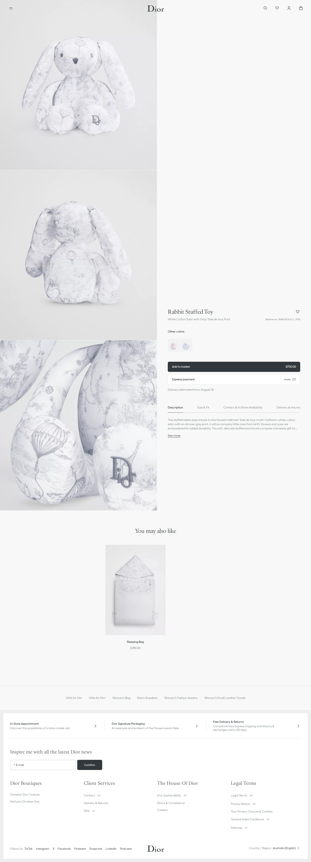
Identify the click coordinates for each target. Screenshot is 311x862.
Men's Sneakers (147, 698)
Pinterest (80, 848)
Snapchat (95, 848)
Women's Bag (121, 698)
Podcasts (126, 848)
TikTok (28, 848)
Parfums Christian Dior (25, 801)
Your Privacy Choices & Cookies (251, 811)
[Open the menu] (11, 8)
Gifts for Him (97, 698)
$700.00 (234, 366)
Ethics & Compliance (171, 803)
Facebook (64, 848)
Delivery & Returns (96, 803)
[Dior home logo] (155, 8)
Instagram (42, 848)
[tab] (175, 408)
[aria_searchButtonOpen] (265, 8)
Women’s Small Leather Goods (224, 698)
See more (174, 435)
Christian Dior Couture (25, 794)
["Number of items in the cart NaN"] (300, 8)
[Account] (289, 8)
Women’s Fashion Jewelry (181, 698)
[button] (78, 85)
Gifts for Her (74, 698)
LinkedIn (111, 848)
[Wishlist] (277, 8)
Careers (162, 810)
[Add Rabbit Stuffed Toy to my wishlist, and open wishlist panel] (297, 311)
